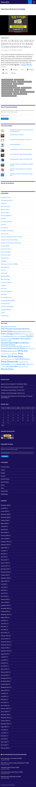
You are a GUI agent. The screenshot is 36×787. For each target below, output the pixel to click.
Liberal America (5, 258)
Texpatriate (4, 294)
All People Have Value (6, 200)
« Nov (2, 425)
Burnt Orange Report (6, 215)
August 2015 (4, 617)
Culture (3, 470)
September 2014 (5, 651)
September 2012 (5, 723)
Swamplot (3, 285)
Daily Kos (3, 224)
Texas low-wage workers (27, 91)
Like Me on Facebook (7, 183)
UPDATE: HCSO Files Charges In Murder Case (13, 393)
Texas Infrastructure (23, 362)
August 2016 (4, 581)
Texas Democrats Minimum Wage (10, 91)
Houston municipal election (8, 344)
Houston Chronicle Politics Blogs (9, 239)
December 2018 (5, 514)
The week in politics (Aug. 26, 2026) (10, 767)
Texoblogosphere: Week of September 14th (21, 149)
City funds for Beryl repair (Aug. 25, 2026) (12, 772)
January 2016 (4, 602)
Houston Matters (5, 246)
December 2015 (5, 605)
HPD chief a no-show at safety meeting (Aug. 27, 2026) (15, 763)
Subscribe (4, 118)
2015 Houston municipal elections (15, 328)
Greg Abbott (6, 336)
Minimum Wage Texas (7, 89)
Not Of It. (3, 270)
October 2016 (4, 575)
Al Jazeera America (6, 197)
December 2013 (5, 678)
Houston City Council (21, 338)
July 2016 (3, 584)
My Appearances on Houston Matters (14, 754)
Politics (3, 485)
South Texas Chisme (6, 282)
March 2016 (4, 596)
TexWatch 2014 (29, 364)
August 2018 (4, 523)
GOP (2, 336)
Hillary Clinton (17, 336)
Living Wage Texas (26, 87)
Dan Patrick (17, 334)
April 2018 (3, 529)
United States (4, 494)
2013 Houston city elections (8, 326)
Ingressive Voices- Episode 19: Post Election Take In (14, 384)
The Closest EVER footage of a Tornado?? (20, 139)
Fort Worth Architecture (7, 230)
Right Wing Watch (5, 276)
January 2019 (4, 511)
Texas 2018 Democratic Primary (8, 359)
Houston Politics (26, 346)
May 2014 (3, 663)
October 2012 (4, 720)
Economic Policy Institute (24, 81)
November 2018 (5, 517)
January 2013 (4, 711)
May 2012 (3, 736)
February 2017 (5, 563)
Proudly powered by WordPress (8, 785)
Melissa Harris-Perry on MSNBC (9, 264)
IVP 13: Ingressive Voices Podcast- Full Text (12, 387)
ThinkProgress (4, 315)
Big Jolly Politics (5, 209)
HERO (12, 336)
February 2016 (5, 599)
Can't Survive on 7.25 (7, 79)
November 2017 (5, 544)
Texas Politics (5, 38)
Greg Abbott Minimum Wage (9, 85)
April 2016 (3, 593)
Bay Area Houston (5, 206)
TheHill (3, 312)
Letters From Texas (6, 255)
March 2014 (4, 669)
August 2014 (4, 654)
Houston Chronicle (6, 339)
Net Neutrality (13, 351)
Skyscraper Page (5, 279)
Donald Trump (23, 333)
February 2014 (5, 672)
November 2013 (5, 681)
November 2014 (5, 644)
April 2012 (3, 739)
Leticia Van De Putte (16, 348)
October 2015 (4, 611)
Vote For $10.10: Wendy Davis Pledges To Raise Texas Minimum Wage (17, 44)
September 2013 (5, 687)
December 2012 (5, 714)
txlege (19, 366)
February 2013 (5, 708)
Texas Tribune (13, 364)
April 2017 (3, 556)
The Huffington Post (6, 297)
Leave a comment (18, 50)
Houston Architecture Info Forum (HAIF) (11, 236)
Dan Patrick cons (19, 79)
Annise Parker (7, 331)
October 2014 (4, 648)
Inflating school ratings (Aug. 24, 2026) (11, 776)
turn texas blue (12, 366)
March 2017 (4, 560)
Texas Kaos (4, 288)
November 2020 (5, 505)
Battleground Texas (26, 331)
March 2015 (4, 632)
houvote (4, 348)
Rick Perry (15, 353)
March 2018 (4, 532)
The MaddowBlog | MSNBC (8, 300)
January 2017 (4, 566)
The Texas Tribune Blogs (7, 306)
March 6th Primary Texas (30, 348)
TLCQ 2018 (3, 366)
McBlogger (4, 261)
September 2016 (5, 578)
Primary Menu (34, 2)
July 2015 (3, 620)
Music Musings (5, 482)
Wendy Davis (7, 369)
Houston (29, 336)
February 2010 (5, 748)
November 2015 (5, 608)
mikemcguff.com (5, 267)
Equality (3, 473)
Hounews (23, 336)
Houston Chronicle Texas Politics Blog (11, 243)
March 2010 (4, 745)
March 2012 (4, 742)
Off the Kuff (4, 273)
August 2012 (4, 726)
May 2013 (3, 699)
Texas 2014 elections (20, 89)
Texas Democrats (9, 361)
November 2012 (5, 717)
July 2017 (3, 550)
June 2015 (3, 623)
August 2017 (4, 547)
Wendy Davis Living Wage (20, 93)
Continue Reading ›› (26, 64)
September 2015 (5, 614)
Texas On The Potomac (7, 291)
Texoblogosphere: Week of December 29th (21, 159)
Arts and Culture (5, 467)
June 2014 (3, 660)
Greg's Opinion (5, 233)
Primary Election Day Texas (6, 353)
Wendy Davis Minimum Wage (9, 95)
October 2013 (4, 684)
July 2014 (3, 657)
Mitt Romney (5, 351)
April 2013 (3, 702)
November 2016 (5, 572)
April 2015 (3, 629)
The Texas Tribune (5, 303)
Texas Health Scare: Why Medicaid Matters (21, 154)
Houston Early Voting (6, 340)
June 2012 (3, 732)
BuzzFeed (3, 218)
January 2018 (4, 538)
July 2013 (3, 693)
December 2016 (5, 569)
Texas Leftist (5, 2)
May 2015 (3, 626)
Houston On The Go (6, 249)
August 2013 (4, 690)
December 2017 (5, 541)
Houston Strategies (6, 252)
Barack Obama (17, 331)
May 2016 (3, 590)
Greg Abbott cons (18, 83)
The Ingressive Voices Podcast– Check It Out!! (13, 390)
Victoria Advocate (7, 93)
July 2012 (3, 729)
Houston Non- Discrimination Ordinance (12, 346)
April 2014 (3, 666)
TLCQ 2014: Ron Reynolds (17, 134)
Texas (20, 353)
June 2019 (3, 508)
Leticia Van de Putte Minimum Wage (11, 87)
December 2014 (5, 641)
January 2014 (4, 675)
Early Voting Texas (30, 333)
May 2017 (3, 553)
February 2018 (5, 535)
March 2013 (4, 705)
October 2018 (4, 520)
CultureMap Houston (6, 221)
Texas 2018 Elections (22, 359)
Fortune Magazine (7, 83)
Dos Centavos (4, 227)
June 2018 (3, 526)
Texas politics (5, 364)
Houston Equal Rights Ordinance (15, 342)
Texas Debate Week (15, 144)
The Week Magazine (6, 309)
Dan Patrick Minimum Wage (9, 81)
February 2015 (5, 635)
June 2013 (3, 696)
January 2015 (4, 638)
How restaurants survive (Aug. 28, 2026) (11, 758)
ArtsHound (4, 203)
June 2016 (3, 587)
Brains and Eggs (5, 212)
